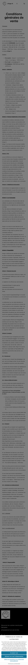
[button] (14, 656)
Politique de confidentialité (14, 663)
